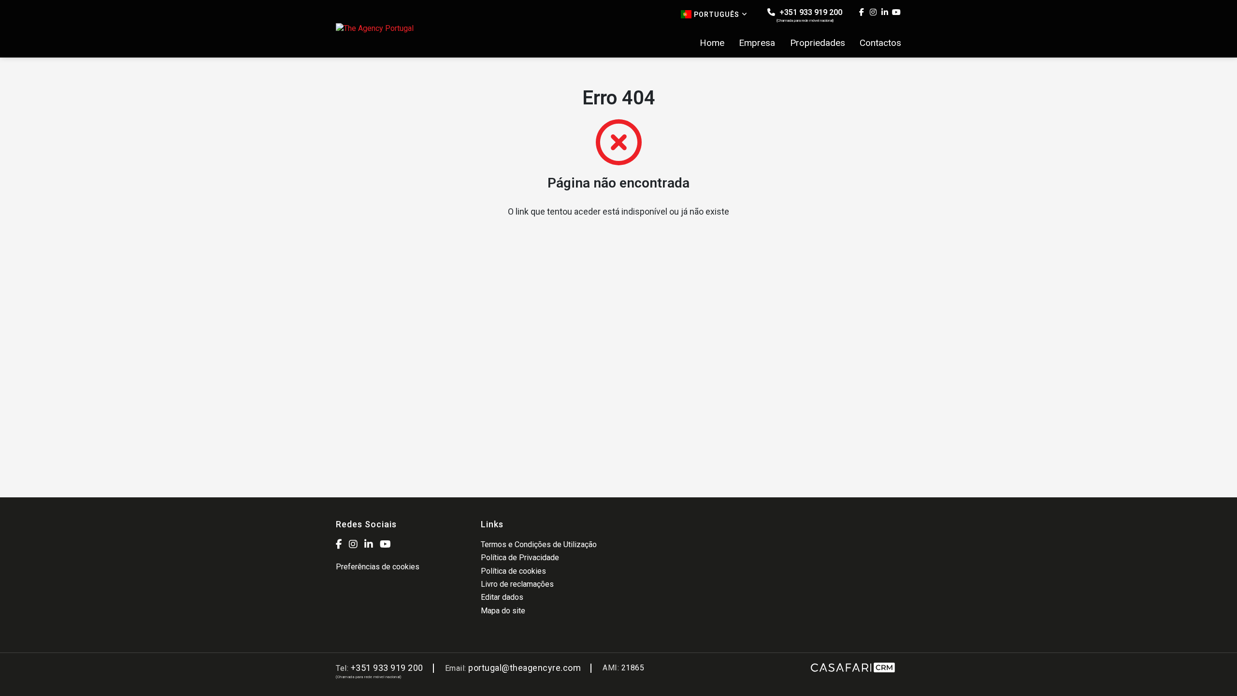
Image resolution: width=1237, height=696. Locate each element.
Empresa (757, 43)
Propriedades (817, 43)
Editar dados (502, 597)
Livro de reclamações (517, 584)
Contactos (880, 43)
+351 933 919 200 (809, 15)
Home (712, 43)
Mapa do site (503, 610)
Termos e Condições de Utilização (539, 544)
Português (716, 14)
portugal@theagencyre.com (524, 668)
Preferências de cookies (377, 566)
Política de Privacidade (520, 557)
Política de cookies (513, 571)
